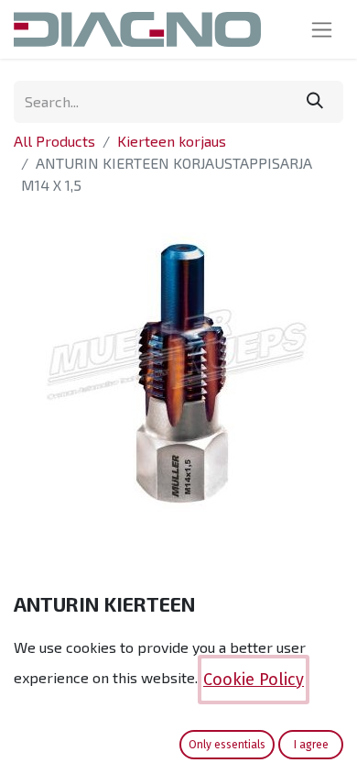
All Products (54, 140)
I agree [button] (311, 744)
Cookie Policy (253, 679)
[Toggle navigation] (321, 29)
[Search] (315, 102)
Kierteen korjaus (171, 140)
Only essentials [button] (227, 744)
